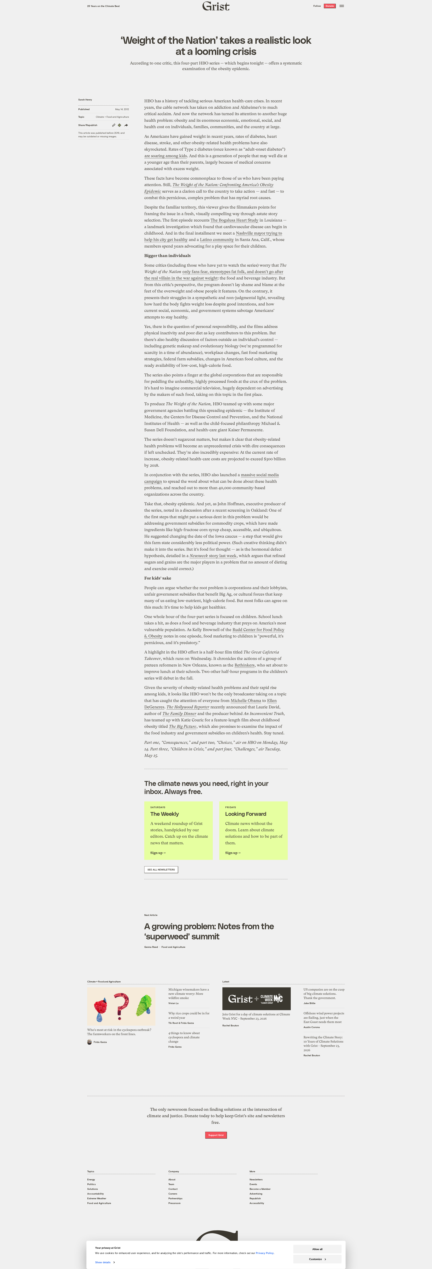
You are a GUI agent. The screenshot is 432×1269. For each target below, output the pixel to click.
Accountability (95, 1193)
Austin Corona (312, 1027)
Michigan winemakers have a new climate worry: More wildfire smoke (188, 994)
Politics (91, 1184)
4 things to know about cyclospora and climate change (184, 1037)
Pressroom (174, 1203)
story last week (222, 555)
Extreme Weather (96, 1198)
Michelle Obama (246, 700)
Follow (317, 5)
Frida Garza (100, 1042)
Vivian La (173, 1003)
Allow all (317, 1249)
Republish (255, 1198)
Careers (172, 1193)
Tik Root (173, 1022)
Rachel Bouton (230, 1025)
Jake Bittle (309, 1003)
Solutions (92, 1188)
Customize (315, 1259)
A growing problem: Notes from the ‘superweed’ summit (209, 931)
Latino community (217, 239)
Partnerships (175, 1198)
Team (171, 1184)
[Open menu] (342, 6)
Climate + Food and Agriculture (112, 116)
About (171, 1179)
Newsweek (199, 555)
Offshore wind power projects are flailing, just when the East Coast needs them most (324, 1017)
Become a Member (260, 1188)
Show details (103, 1262)
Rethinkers (244, 665)
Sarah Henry (85, 99)
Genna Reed (151, 946)
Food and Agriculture (173, 946)
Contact (173, 1188)
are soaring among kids (165, 155)
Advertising (256, 1193)
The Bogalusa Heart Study (234, 220)
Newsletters (256, 1179)
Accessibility (257, 1203)
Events (253, 1184)
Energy (91, 1179)
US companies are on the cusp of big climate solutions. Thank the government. (324, 994)
